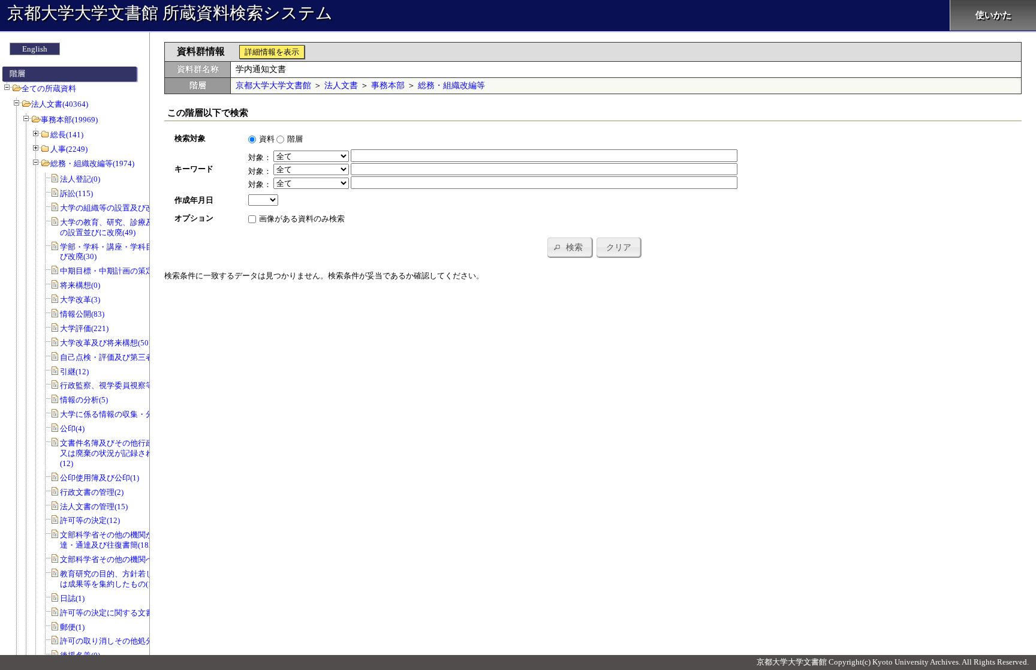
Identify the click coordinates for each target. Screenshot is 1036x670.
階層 (295, 138)
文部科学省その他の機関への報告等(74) (129, 559)
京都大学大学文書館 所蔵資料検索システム (170, 13)
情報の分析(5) (84, 399)
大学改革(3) (80, 299)
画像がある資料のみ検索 (302, 218)
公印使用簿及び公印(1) (99, 477)
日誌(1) (72, 598)
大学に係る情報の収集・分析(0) (115, 414)
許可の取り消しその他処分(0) (111, 640)
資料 (267, 138)
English (34, 48)
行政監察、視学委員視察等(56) (113, 385)
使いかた (993, 15)
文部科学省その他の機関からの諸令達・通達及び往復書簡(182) (122, 539)
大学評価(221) (84, 328)
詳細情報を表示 (272, 51)
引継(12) (74, 371)
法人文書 (341, 85)
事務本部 (388, 85)
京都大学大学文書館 (273, 85)
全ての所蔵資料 (49, 88)
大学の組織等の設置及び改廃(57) (117, 207)
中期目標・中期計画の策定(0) (111, 270)
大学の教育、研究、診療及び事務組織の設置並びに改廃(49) (126, 227)
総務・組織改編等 (451, 85)
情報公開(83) (82, 314)
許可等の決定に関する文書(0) (111, 612)
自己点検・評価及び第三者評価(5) (119, 357)
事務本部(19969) (69, 119)
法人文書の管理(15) (94, 506)
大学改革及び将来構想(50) (105, 342)
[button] (569, 247)
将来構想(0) (80, 285)
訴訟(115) (76, 193)
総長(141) (66, 134)
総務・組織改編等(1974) (92, 163)
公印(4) (72, 428)
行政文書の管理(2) (92, 492)
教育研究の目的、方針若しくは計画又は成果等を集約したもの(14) (126, 578)
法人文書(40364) (59, 104)
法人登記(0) (80, 179)
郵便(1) (72, 627)
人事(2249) (69, 149)
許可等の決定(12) (90, 520)
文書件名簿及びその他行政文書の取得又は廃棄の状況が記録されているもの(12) (126, 453)
